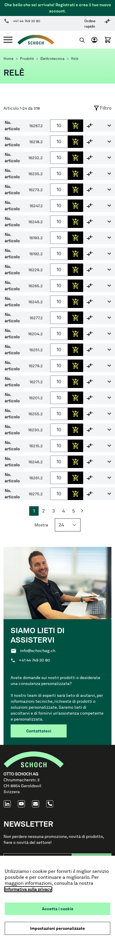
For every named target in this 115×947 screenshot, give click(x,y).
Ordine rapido (90, 23)
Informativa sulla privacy (28, 889)
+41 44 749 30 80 (26, 21)
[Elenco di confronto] (107, 23)
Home (9, 59)
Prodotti (27, 59)
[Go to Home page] (33, 39)
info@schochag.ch (37, 650)
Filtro (105, 108)
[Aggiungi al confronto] (89, 125)
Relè (74, 59)
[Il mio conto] (95, 40)
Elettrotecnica (52, 59)
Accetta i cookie (57, 908)
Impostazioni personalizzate (57, 928)
